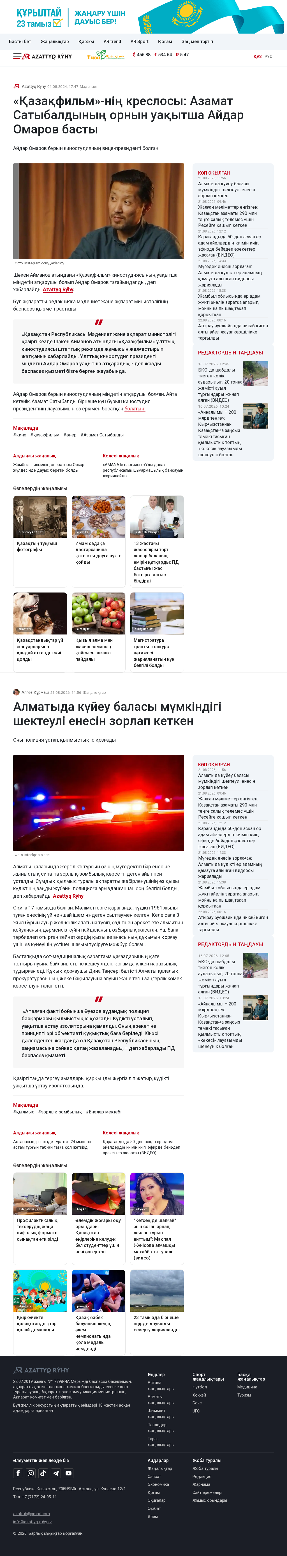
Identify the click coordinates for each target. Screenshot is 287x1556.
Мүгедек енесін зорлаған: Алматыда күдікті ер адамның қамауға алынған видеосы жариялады (230, 275)
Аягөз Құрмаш (35, 692)
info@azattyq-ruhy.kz (32, 1522)
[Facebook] (18, 1473)
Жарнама (201, 1484)
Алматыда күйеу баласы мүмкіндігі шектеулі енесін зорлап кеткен (226, 190)
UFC (196, 1411)
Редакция (202, 1476)
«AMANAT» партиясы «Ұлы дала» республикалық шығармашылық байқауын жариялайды (143, 470)
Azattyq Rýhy (58, 289)
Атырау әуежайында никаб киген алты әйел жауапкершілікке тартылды (233, 332)
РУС (268, 56)
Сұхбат (154, 1508)
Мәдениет (89, 86)
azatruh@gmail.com (31, 1514)
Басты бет (20, 41)
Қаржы (86, 41)
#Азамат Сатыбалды (102, 435)
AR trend (112, 41)
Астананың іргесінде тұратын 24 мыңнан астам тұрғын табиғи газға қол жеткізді (52, 1144)
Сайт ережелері (207, 1492)
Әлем (153, 1516)
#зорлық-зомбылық (60, 1112)
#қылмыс (23, 1112)
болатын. (134, 409)
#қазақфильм (44, 435)
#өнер (70, 435)
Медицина (247, 1387)
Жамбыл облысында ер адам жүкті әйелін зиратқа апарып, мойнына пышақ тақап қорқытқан (229, 305)
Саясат (154, 1476)
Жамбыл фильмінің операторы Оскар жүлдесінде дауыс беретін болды (48, 467)
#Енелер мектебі (103, 1112)
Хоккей (199, 1395)
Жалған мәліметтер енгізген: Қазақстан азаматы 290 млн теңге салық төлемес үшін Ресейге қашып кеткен (228, 216)
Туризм (244, 1395)
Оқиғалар (157, 1500)
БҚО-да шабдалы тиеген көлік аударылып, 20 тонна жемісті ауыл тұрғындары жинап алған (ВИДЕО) (220, 385)
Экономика (158, 1484)
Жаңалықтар (55, 41)
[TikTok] (43, 1473)
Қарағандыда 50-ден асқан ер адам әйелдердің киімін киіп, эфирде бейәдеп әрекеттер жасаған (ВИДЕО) (229, 246)
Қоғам (165, 41)
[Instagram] (31, 1473)
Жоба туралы (205, 1468)
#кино (19, 435)
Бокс (197, 1403)
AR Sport (140, 41)
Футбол (200, 1387)
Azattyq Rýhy (34, 86)
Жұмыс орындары (210, 1500)
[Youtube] (68, 1473)
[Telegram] (56, 1473)
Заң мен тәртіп (197, 41)
